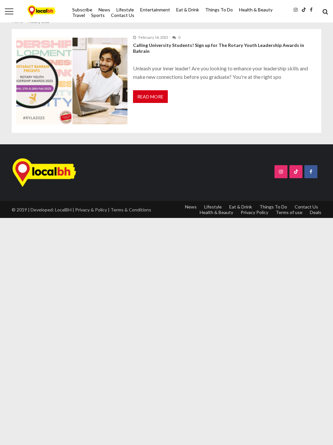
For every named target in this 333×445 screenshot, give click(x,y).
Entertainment (155, 9)
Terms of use (289, 212)
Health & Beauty (256, 9)
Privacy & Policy (91, 209)
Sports (98, 15)
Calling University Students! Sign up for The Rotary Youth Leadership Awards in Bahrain (218, 48)
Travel (78, 15)
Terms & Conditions (131, 209)
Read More (150, 96)
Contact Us (122, 15)
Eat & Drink (187, 9)
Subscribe (82, 9)
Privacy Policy (254, 212)
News (104, 9)
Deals (315, 212)
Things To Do (219, 9)
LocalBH (63, 209)
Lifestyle (125, 9)
